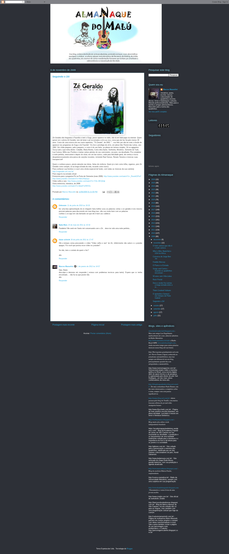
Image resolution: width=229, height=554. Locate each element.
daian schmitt (64, 240)
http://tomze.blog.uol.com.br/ (159, 398)
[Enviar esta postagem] (103, 192)
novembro (157, 243)
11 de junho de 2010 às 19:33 (78, 205)
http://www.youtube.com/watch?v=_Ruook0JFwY (122, 176)
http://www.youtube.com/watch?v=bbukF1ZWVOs (71, 186)
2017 (153, 210)
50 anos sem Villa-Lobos (162, 276)
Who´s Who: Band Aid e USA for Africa (162, 252)
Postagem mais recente (63, 325)
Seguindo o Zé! (158, 301)
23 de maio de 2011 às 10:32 (79, 225)
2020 (153, 200)
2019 (153, 203)
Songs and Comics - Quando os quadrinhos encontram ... (162, 271)
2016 (153, 213)
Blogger (129, 549)
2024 (153, 186)
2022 (153, 193)
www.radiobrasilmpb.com (166, 343)
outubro (156, 305)
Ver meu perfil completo (158, 112)
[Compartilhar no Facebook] (115, 192)
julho (155, 316)
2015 (153, 216)
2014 (153, 220)
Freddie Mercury (159, 262)
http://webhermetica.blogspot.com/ (161, 419)
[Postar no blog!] (110, 192)
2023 (153, 189)
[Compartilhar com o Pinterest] (118, 192)
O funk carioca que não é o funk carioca (162, 247)
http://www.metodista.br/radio (159, 340)
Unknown (63, 205)
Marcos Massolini (66, 266)
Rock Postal (157, 280)
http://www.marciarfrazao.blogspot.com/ (163, 468)
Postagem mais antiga (131, 325)
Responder (63, 217)
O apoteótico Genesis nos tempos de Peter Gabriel (162, 296)
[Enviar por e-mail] (108, 192)
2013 (153, 223)
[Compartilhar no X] (113, 192)
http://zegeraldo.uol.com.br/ (63, 171)
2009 (153, 236)
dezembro (157, 239)
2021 (153, 196)
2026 (153, 179)
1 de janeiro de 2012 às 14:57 (88, 266)
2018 (153, 206)
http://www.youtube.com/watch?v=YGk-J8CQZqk (86, 181)
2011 (153, 230)
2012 (153, 226)
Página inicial (97, 325)
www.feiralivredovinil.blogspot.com (161, 331)
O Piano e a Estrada (160, 265)
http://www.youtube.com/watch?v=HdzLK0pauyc (71, 179)
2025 (153, 183)
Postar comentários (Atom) (100, 333)
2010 (153, 233)
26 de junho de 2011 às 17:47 (82, 240)
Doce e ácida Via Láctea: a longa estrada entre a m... (162, 285)
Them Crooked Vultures (162, 290)
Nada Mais (63, 225)
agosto (156, 312)
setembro (157, 309)
